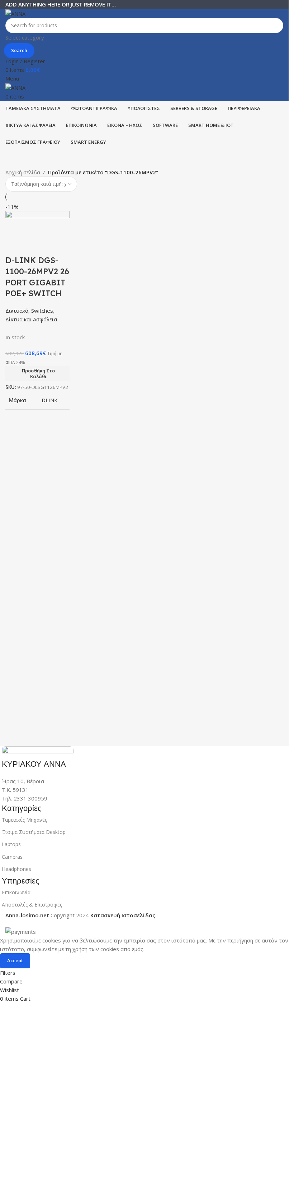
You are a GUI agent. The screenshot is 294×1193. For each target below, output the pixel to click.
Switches (42, 310)
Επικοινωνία (16, 892)
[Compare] (14, 246)
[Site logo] (15, 13)
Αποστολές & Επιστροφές (32, 904)
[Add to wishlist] (53, 246)
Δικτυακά (16, 310)
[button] (37, 373)
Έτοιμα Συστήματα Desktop (34, 832)
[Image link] (38, 751)
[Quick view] (34, 246)
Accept (15, 960)
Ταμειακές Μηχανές (24, 819)
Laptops (11, 844)
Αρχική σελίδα (22, 172)
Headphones (16, 869)
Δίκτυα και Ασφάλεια (31, 319)
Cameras (12, 856)
